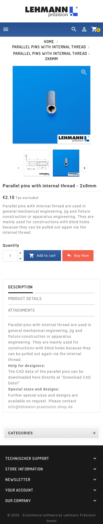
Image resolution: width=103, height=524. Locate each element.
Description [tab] (20, 286)
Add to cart (42, 255)
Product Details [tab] (25, 298)
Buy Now (78, 255)
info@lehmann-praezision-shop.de (40, 407)
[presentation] (18, 168)
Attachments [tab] (21, 310)
